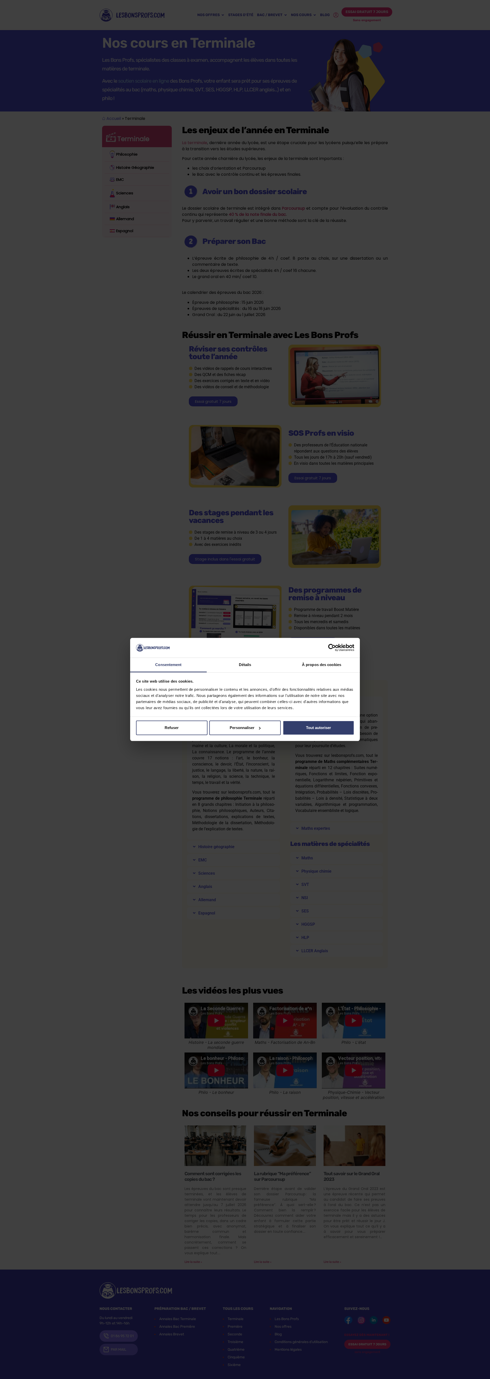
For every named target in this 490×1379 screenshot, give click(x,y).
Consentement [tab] (168, 664)
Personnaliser (242, 727)
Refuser (172, 727)
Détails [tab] (245, 664)
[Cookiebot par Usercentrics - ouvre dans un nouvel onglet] (332, 647)
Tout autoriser (318, 727)
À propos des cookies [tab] (321, 664)
